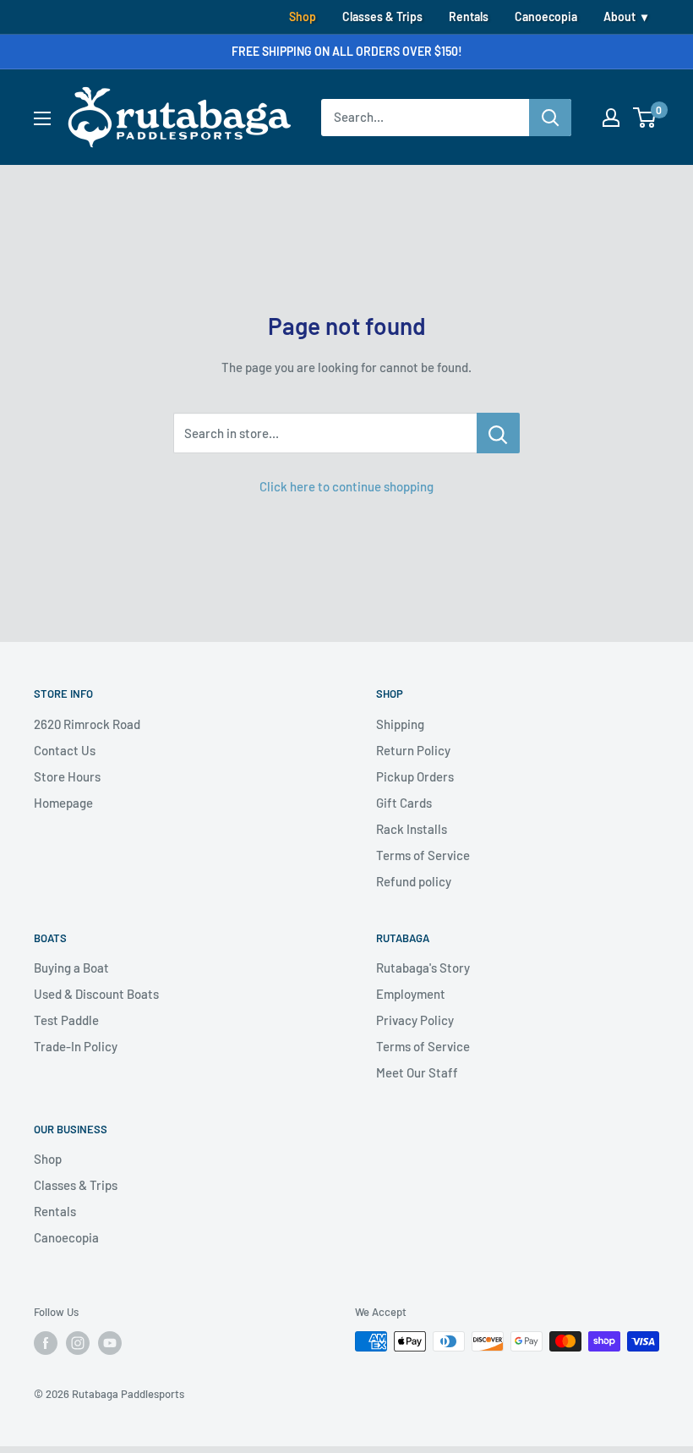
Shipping (400, 724)
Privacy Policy (415, 1020)
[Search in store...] (498, 433)
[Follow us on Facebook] (45, 1343)
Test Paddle (66, 1020)
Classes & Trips (382, 16)
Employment (410, 993)
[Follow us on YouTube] (110, 1343)
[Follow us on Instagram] (78, 1343)
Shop (302, 16)
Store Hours (67, 776)
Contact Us (64, 750)
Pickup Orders (415, 776)
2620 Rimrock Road (87, 724)
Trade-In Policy (75, 1046)
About (619, 16)
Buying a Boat (71, 967)
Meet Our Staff (417, 1072)
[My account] (611, 117)
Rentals (468, 16)
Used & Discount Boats (96, 993)
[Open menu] (42, 118)
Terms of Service (423, 855)
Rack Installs (411, 828)
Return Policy (413, 750)
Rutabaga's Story (423, 967)
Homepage (63, 802)
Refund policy (413, 881)
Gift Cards (404, 802)
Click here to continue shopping (346, 486)
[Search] (550, 117)
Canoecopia (546, 16)
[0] (645, 117)
